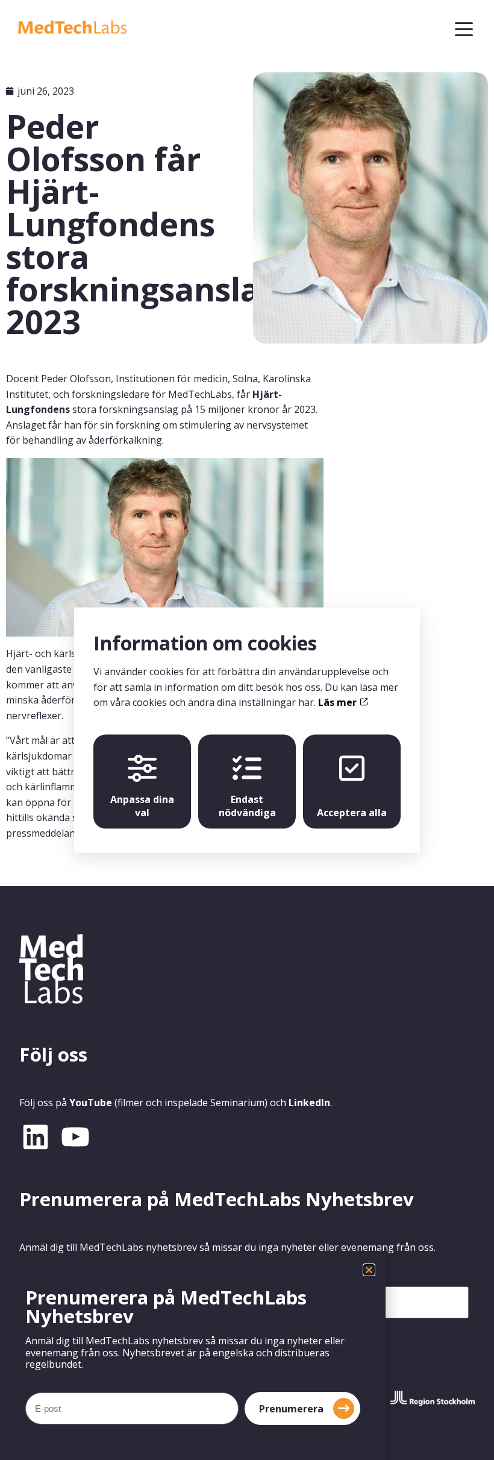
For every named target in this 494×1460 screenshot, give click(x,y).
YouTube (90, 1102)
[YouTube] (75, 1137)
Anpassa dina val (142, 805)
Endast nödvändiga (247, 805)
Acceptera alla (352, 812)
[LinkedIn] (35, 1137)
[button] (369, 1269)
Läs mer (338, 702)
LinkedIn (309, 1102)
